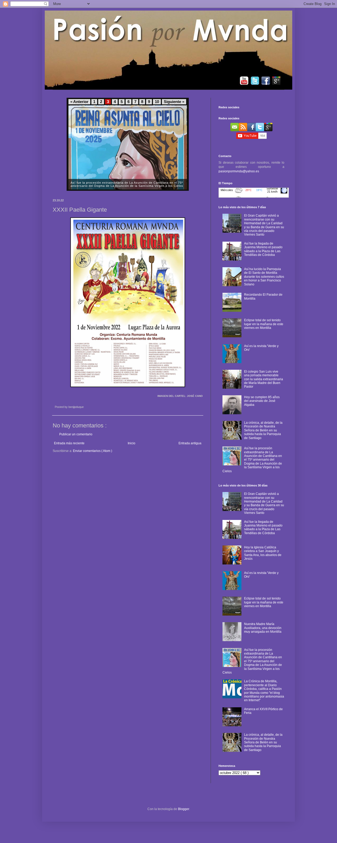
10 (157, 102)
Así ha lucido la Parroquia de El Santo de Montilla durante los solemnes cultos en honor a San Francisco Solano (264, 276)
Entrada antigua (190, 443)
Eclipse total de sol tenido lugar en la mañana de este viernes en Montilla (263, 324)
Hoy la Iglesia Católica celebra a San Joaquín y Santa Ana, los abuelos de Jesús (262, 553)
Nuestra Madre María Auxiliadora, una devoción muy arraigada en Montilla (262, 628)
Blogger (183, 809)
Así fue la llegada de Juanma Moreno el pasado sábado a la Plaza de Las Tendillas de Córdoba (263, 249)
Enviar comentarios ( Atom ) (92, 451)
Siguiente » (174, 102)
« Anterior (79, 102)
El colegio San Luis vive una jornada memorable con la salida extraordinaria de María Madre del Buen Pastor (263, 379)
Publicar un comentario (75, 434)
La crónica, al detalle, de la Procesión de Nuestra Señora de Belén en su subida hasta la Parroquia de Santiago (263, 430)
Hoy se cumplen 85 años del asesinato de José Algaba (262, 401)
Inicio (131, 443)
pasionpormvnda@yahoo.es (239, 171)
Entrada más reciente (69, 443)
